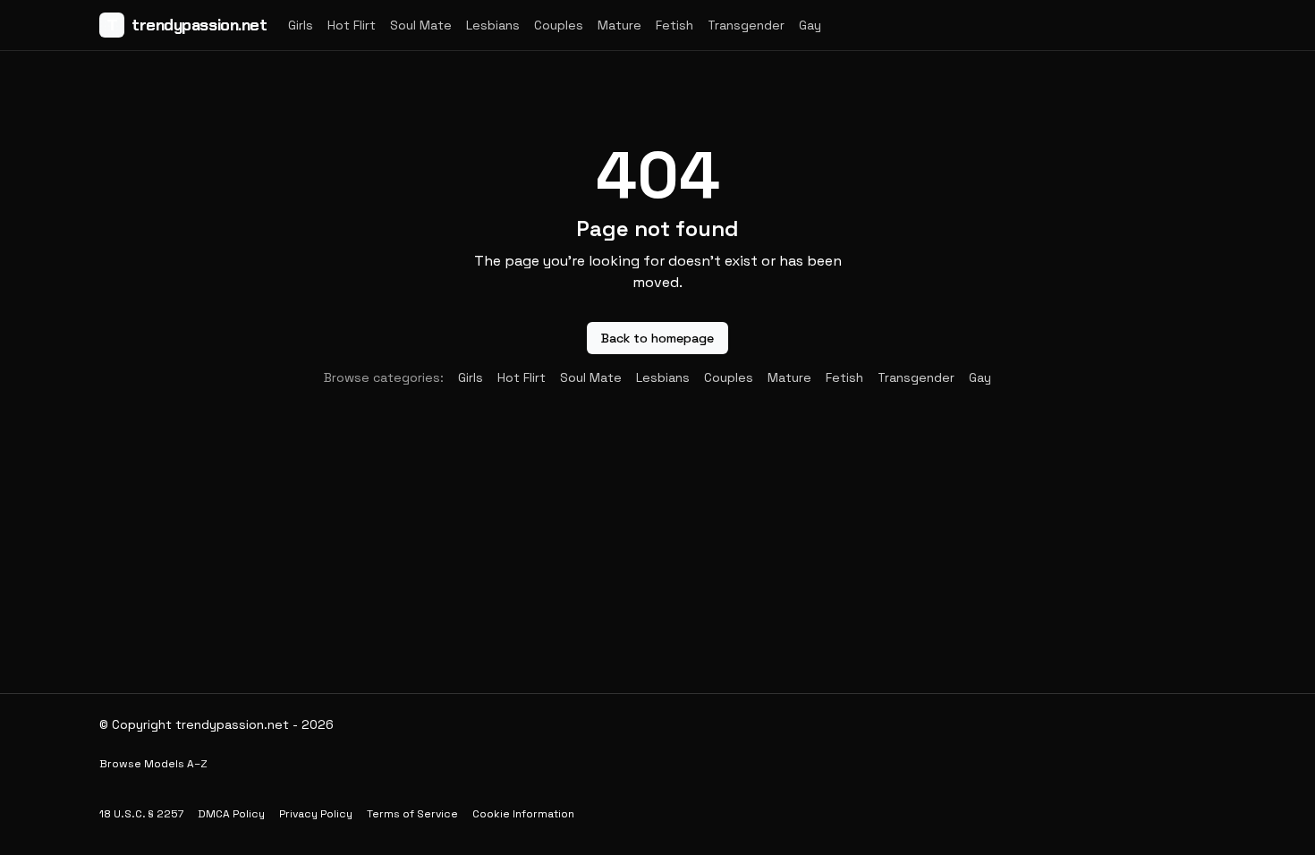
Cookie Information (523, 814)
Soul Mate (421, 25)
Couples (558, 25)
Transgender (746, 25)
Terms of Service (412, 814)
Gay (810, 25)
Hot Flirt (351, 25)
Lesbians (493, 25)
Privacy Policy (315, 814)
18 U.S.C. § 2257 (141, 814)
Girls (300, 25)
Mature (619, 25)
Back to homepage (657, 338)
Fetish (674, 25)
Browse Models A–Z (153, 764)
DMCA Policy (231, 814)
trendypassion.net (187, 25)
